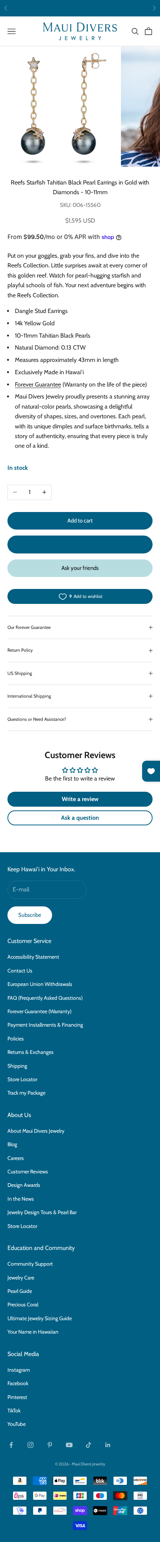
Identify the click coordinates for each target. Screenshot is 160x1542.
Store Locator (22, 1079)
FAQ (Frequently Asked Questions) (45, 998)
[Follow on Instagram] (30, 1445)
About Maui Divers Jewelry (35, 1130)
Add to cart (80, 520)
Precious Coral (22, 1304)
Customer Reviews (27, 1171)
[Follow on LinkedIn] (108, 1445)
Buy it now (80, 544)
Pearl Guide (19, 1291)
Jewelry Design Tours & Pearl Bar (42, 1212)
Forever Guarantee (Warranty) (39, 1011)
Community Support (30, 1263)
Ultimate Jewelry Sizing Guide (39, 1318)
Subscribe (29, 915)
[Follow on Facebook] (11, 1445)
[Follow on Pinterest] (50, 1445)
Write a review (80, 799)
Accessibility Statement (33, 956)
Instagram (18, 1369)
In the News (20, 1198)
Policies (15, 1038)
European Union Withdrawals (39, 984)
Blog (12, 1144)
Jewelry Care (20, 1277)
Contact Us (19, 970)
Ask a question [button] (80, 817)
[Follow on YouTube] (69, 1445)
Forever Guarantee (38, 384)
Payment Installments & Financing (45, 1024)
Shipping (17, 1065)
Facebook (17, 1383)
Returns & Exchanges (30, 1052)
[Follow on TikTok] (88, 1445)
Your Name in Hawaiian (32, 1331)
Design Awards (23, 1185)
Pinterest (17, 1397)
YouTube (16, 1424)
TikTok (13, 1410)
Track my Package (26, 1092)
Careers (15, 1158)
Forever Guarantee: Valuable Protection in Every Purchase (80, 8)
